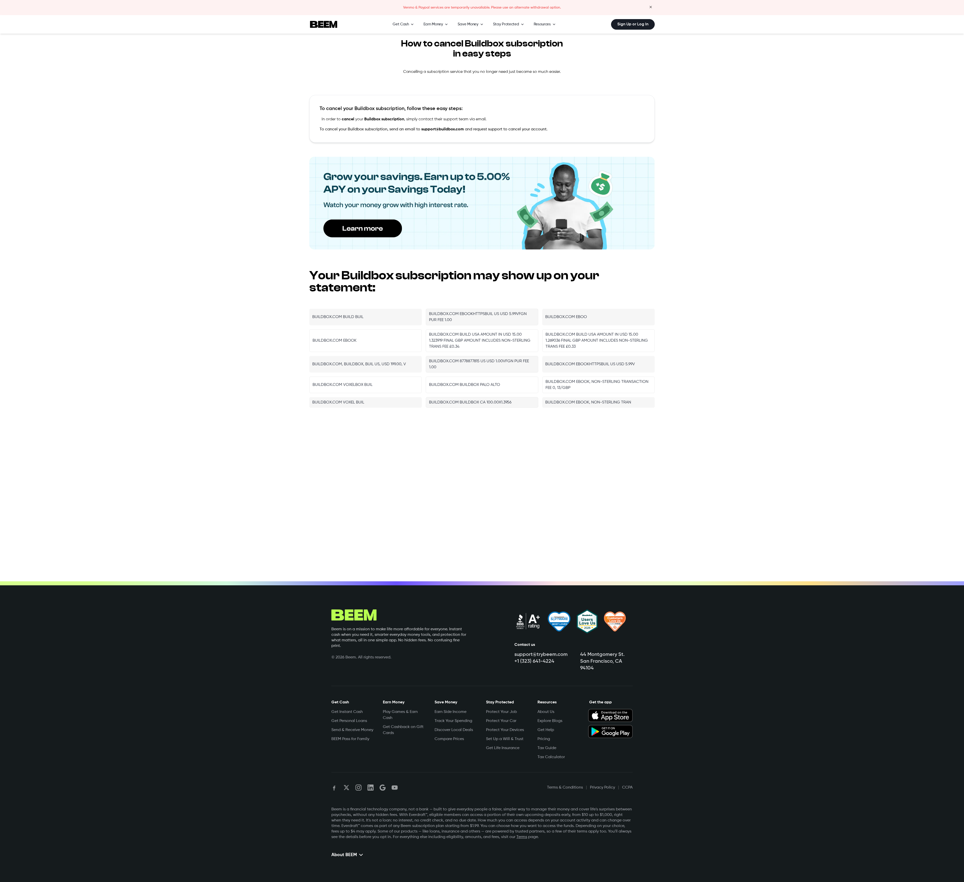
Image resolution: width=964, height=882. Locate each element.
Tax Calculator (551, 757)
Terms (521, 837)
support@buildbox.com (442, 129)
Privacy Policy (602, 788)
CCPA (627, 788)
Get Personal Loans (349, 721)
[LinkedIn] (371, 788)
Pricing (543, 739)
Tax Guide (546, 748)
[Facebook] (334, 788)
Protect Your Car (501, 721)
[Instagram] (358, 788)
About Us (545, 712)
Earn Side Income (450, 712)
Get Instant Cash (347, 712)
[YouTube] (395, 788)
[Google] (383, 788)
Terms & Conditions (565, 788)
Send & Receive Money (352, 730)
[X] (346, 788)
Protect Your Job (501, 712)
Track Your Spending (453, 721)
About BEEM (344, 855)
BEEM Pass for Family (350, 739)
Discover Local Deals (454, 730)
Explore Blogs (549, 721)
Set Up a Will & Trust (504, 739)
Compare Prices (449, 739)
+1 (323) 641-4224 (534, 661)
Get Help (545, 730)
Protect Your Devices (505, 730)
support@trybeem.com (541, 654)
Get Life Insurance (502, 748)
